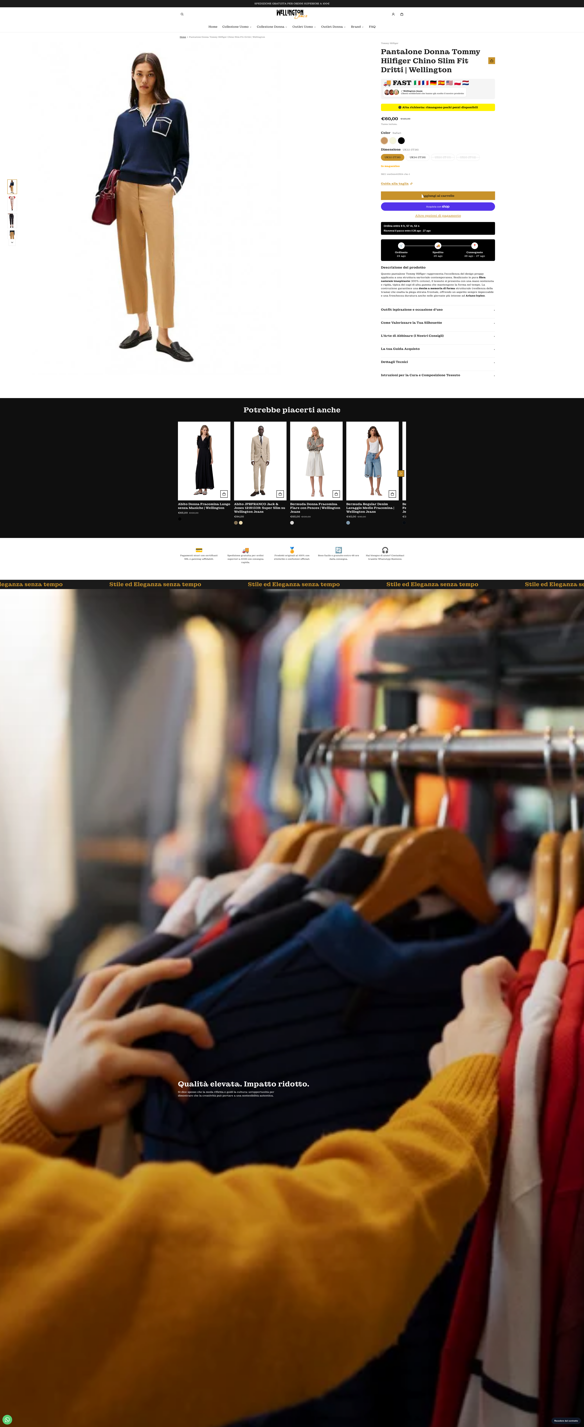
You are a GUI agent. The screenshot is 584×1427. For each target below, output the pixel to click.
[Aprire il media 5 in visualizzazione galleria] (12, 238)
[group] (206, 473)
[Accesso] (393, 14)
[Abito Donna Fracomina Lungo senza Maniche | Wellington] (204, 461)
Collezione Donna (270, 27)
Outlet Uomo (302, 27)
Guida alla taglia (395, 184)
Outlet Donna (332, 27)
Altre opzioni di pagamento (438, 215)
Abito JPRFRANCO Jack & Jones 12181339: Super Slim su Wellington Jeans (259, 508)
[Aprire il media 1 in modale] (153, 208)
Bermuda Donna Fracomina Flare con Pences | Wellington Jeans (315, 508)
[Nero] (401, 140)
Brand (356, 27)
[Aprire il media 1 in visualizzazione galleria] (12, 186)
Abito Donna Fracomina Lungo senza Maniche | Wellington (204, 506)
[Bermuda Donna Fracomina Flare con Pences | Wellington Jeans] (316, 461)
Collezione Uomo (235, 27)
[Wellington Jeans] (292, 14)
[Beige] (392, 140)
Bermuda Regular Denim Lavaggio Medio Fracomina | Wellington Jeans (370, 508)
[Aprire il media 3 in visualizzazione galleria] (12, 203)
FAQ (372, 27)
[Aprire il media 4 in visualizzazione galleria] (12, 220)
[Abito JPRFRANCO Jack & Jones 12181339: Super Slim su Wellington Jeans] (260, 461)
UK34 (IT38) (418, 157)
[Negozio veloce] (224, 494)
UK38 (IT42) (468, 157)
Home (213, 27)
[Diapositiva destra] (12, 242)
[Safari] (384, 140)
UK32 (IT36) (393, 157)
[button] (182, 14)
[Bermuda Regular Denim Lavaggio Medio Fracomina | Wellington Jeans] (372, 461)
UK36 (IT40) (443, 157)
